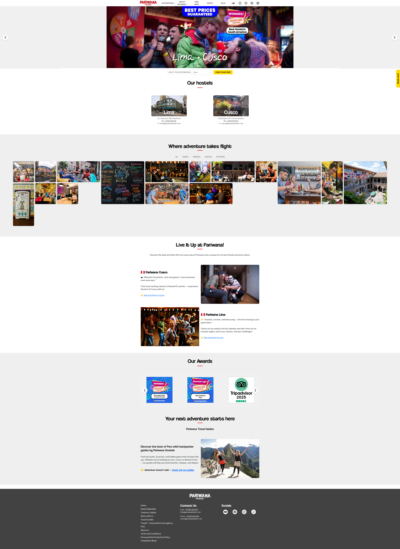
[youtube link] (240, 3)
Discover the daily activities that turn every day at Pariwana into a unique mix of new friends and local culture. (200, 255)
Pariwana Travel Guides (200, 429)
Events (210, 3)
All (176, 157)
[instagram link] (252, 3)
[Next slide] (395, 37)
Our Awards (200, 361)
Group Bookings (182, 3)
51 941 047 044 (193, 516)
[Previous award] (145, 390)
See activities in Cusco (154, 295)
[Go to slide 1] (198, 66)
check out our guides (183, 469)
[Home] (148, 3)
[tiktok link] (257, 3)
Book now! (398, 78)
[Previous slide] (5, 37)
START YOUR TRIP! (223, 72)
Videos (185, 157)
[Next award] (255, 390)
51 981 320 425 (192, 510)
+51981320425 (170, 121)
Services (196, 157)
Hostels (208, 157)
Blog (223, 3)
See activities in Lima (213, 337)
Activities (220, 157)
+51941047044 (232, 121)
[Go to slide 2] (200, 66)
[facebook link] (246, 3)
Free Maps (196, 3)
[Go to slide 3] (202, 66)
